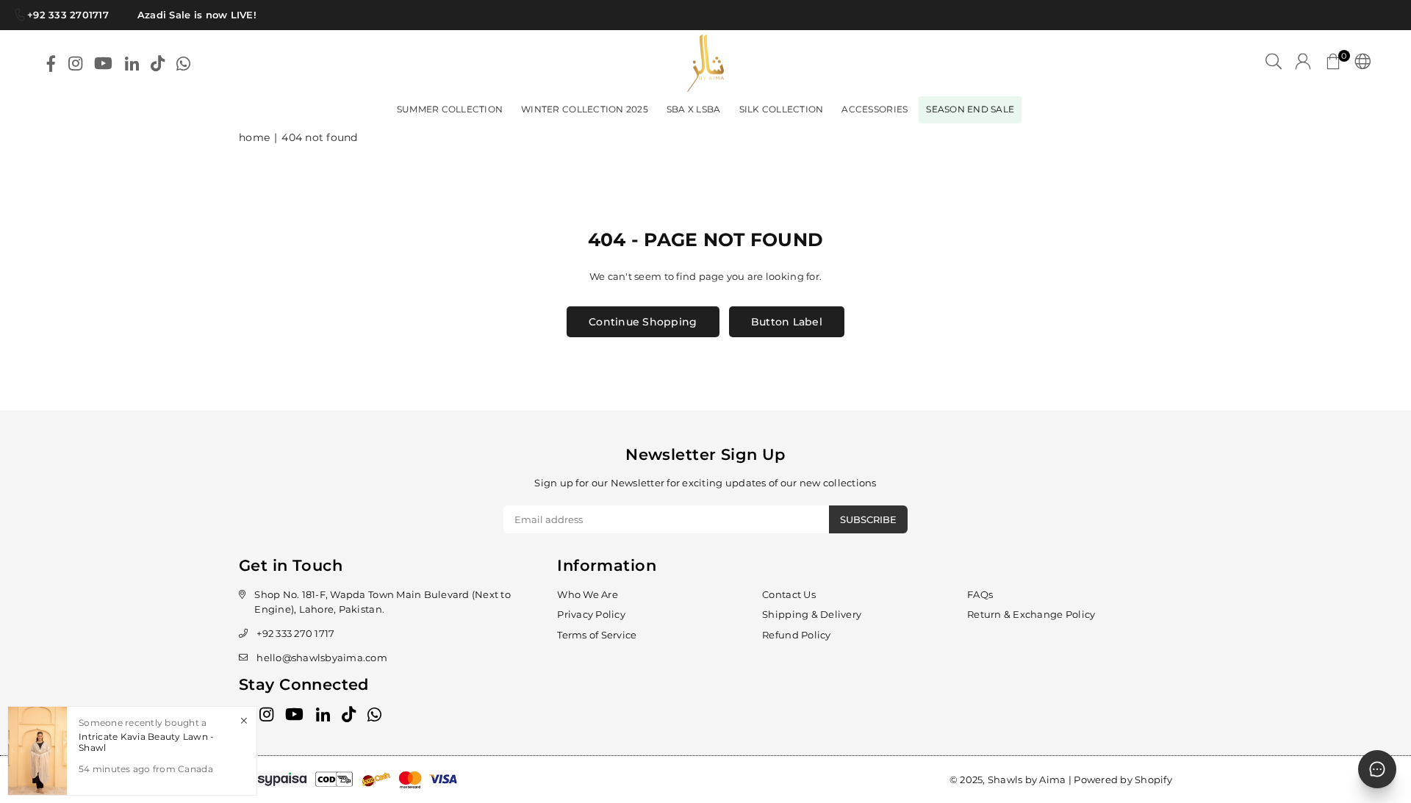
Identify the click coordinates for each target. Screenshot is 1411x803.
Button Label (786, 321)
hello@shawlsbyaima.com (321, 657)
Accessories (874, 109)
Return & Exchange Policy (1031, 614)
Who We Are (587, 594)
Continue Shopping (643, 321)
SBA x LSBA (694, 109)
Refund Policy (796, 635)
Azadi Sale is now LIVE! (191, 15)
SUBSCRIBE (868, 519)
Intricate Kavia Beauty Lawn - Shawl (147, 741)
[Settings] (1359, 63)
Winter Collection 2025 (584, 109)
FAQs (980, 594)
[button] (1333, 63)
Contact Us (789, 594)
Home (254, 137)
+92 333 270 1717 (295, 633)
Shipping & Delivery (811, 614)
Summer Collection (450, 109)
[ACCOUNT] (1303, 63)
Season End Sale (970, 109)
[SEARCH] (1273, 63)
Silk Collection (781, 109)
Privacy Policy (591, 614)
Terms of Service (596, 635)
